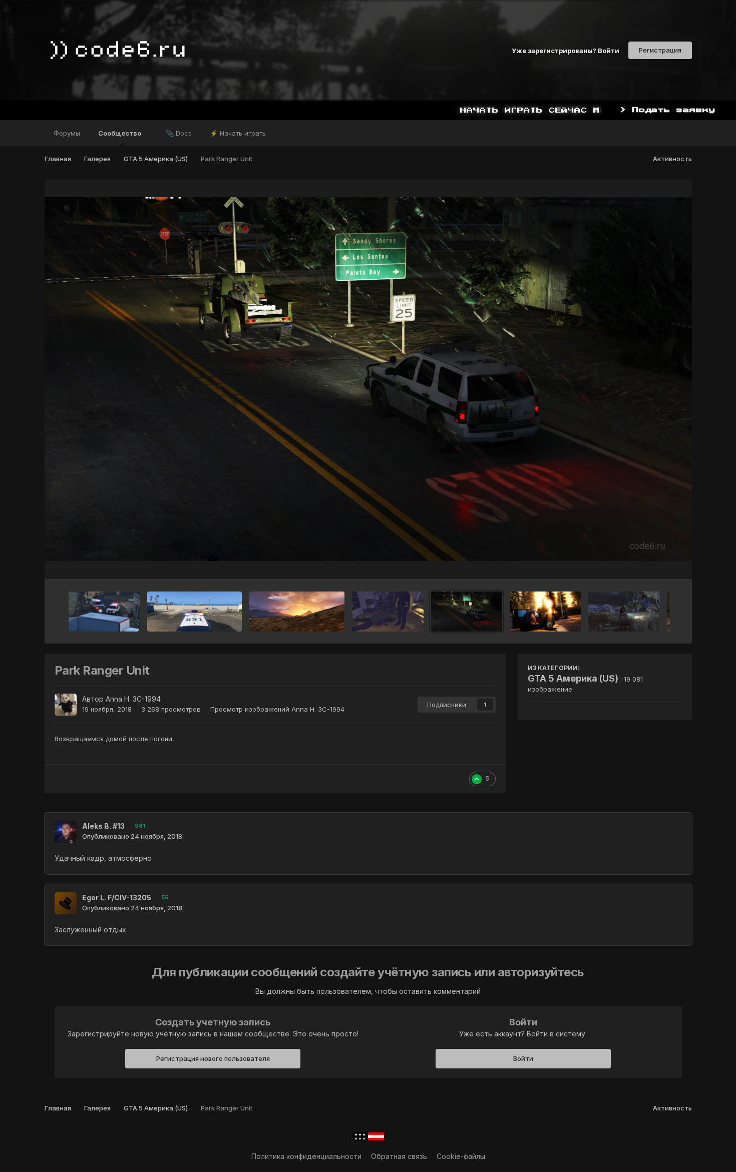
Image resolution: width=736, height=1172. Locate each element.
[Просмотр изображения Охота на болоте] (623, 612)
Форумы (67, 133)
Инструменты (646, 561)
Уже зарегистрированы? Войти (565, 50)
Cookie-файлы (461, 1156)
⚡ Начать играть (238, 133)
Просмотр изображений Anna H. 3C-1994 (277, 709)
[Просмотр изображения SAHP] (296, 612)
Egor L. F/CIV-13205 (116, 897)
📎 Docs (179, 133)
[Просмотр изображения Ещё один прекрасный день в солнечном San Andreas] (194, 612)
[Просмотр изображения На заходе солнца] (545, 612)
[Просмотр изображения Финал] (388, 612)
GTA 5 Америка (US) (573, 678)
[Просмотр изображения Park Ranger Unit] (466, 612)
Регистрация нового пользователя (213, 1058)
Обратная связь (399, 1156)
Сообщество (120, 133)
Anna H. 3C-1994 (133, 699)
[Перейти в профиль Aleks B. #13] (66, 832)
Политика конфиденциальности (306, 1156)
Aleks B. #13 (103, 826)
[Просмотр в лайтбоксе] (368, 379)
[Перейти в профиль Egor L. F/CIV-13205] (66, 903)
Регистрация (660, 50)
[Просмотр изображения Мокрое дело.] (104, 612)
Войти (523, 1058)
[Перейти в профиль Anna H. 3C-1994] (66, 705)
